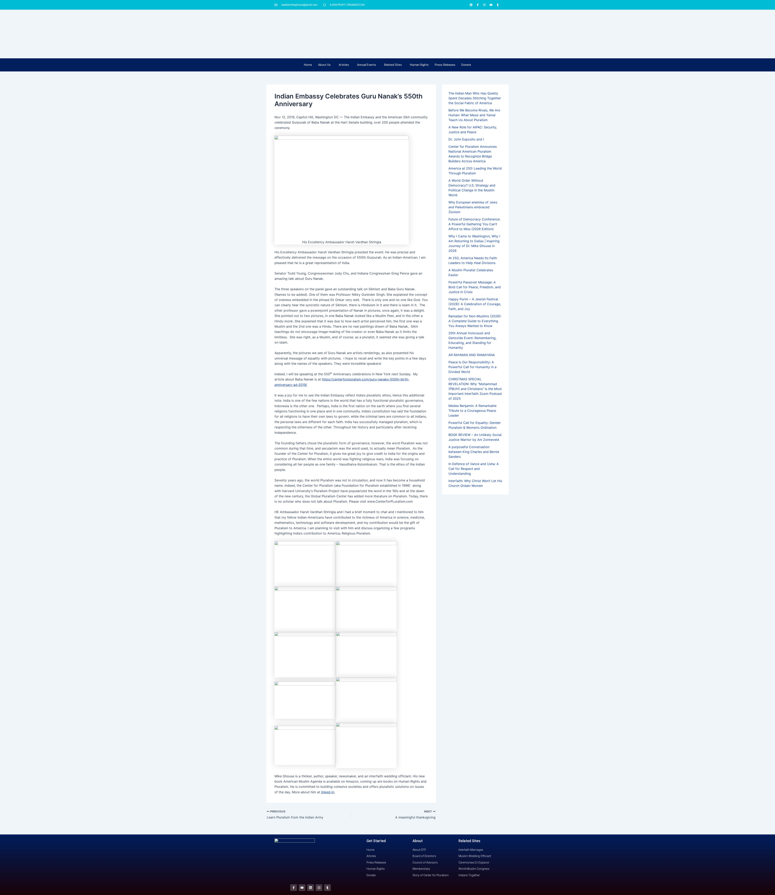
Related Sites (393, 65)
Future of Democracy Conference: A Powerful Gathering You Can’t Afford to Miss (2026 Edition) (474, 224)
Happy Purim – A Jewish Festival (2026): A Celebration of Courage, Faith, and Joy (474, 304)
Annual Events (366, 65)
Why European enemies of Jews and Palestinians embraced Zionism (472, 207)
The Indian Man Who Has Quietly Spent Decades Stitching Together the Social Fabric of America (474, 98)
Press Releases (445, 65)
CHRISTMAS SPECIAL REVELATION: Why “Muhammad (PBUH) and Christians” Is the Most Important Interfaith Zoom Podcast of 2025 (475, 388)
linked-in (327, 792)
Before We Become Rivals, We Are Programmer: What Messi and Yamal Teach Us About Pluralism (474, 115)
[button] (325, 64)
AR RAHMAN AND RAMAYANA (471, 355)
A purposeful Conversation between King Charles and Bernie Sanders (473, 452)
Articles (344, 65)
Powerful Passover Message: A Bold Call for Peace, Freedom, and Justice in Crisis (474, 287)
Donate (466, 65)
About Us (324, 65)
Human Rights (419, 65)
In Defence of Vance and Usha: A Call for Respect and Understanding (473, 469)
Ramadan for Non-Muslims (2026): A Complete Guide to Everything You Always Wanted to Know (474, 321)
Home (308, 65)
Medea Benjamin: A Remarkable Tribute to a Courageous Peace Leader (472, 410)
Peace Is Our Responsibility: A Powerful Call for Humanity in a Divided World (472, 367)
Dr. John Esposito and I (466, 139)
